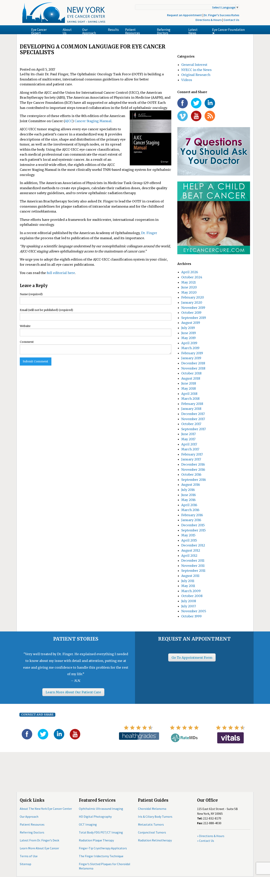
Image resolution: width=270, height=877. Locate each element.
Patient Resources (132, 30)
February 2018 (192, 404)
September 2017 (193, 429)
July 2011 (187, 581)
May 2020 (189, 292)
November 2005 (193, 611)
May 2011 (188, 586)
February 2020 (192, 297)
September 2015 (193, 530)
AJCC (68, 121)
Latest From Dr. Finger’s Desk (39, 840)
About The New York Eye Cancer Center (46, 809)
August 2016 (190, 485)
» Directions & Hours (210, 836)
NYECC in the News (196, 70)
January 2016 (191, 520)
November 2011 (193, 566)
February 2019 (192, 353)
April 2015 (189, 540)
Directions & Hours (208, 20)
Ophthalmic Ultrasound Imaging (101, 809)
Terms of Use (29, 856)
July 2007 (188, 606)
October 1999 (191, 616)
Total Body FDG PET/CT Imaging (101, 832)
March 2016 (190, 510)
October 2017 (191, 424)
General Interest (194, 65)
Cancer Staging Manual (93, 121)
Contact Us (231, 20)
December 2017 (193, 414)
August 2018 (190, 378)
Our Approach (89, 30)
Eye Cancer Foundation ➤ (228, 30)
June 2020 (189, 287)
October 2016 (191, 474)
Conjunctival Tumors (152, 832)
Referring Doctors (163, 30)
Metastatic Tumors (151, 824)
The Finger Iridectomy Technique (101, 856)
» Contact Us (205, 841)
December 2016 (193, 464)
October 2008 (192, 596)
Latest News (192, 30)
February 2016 (192, 515)
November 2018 (193, 368)
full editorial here (61, 273)
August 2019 (190, 323)
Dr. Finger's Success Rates (221, 15)
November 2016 (193, 470)
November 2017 (193, 419)
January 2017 (191, 459)
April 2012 (189, 556)
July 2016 (188, 490)
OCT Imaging (88, 824)
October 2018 (191, 373)
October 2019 (191, 313)
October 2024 (191, 277)
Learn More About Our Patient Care (73, 692)
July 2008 (188, 601)
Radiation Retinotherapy (155, 840)
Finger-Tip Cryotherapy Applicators (103, 848)
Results (113, 29)
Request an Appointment (184, 15)
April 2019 (189, 343)
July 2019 (188, 328)
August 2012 (190, 550)
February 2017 (192, 454)
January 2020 (191, 302)
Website (25, 326)
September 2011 (193, 571)
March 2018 (190, 399)
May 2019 (188, 338)
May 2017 (188, 439)
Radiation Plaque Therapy (96, 840)
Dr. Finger (149, 233)
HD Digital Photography (95, 816)
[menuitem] (43, 29)
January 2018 (191, 409)
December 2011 (192, 560)
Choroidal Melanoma (152, 809)
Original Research (195, 75)
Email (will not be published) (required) (46, 310)
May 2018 (188, 388)
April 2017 (189, 444)
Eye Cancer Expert (39, 30)
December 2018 (193, 363)
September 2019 (193, 318)
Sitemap (25, 864)
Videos (186, 80)
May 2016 (188, 500)
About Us (67, 30)
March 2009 (191, 591)
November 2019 (193, 308)
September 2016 (193, 480)
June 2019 (188, 333)
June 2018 (188, 383)
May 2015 (188, 535)
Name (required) (31, 294)
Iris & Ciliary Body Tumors (155, 816)
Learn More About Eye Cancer (39, 848)
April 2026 (189, 272)
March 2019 (190, 348)
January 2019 (191, 358)
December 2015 (193, 525)
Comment (27, 342)
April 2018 (189, 394)
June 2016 (188, 495)
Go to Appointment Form (192, 658)
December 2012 (193, 545)
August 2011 (190, 576)
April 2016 (189, 505)
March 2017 (190, 449)
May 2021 (188, 282)
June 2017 (188, 434)
